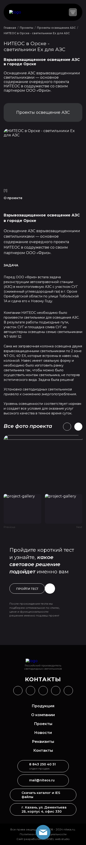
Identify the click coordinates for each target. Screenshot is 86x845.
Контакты (43, 750)
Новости (43, 733)
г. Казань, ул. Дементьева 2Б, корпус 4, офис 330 (44, 809)
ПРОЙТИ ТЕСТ (27, 588)
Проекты (43, 724)
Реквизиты (43, 741)
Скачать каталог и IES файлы (41, 795)
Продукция (43, 706)
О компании (43, 715)
